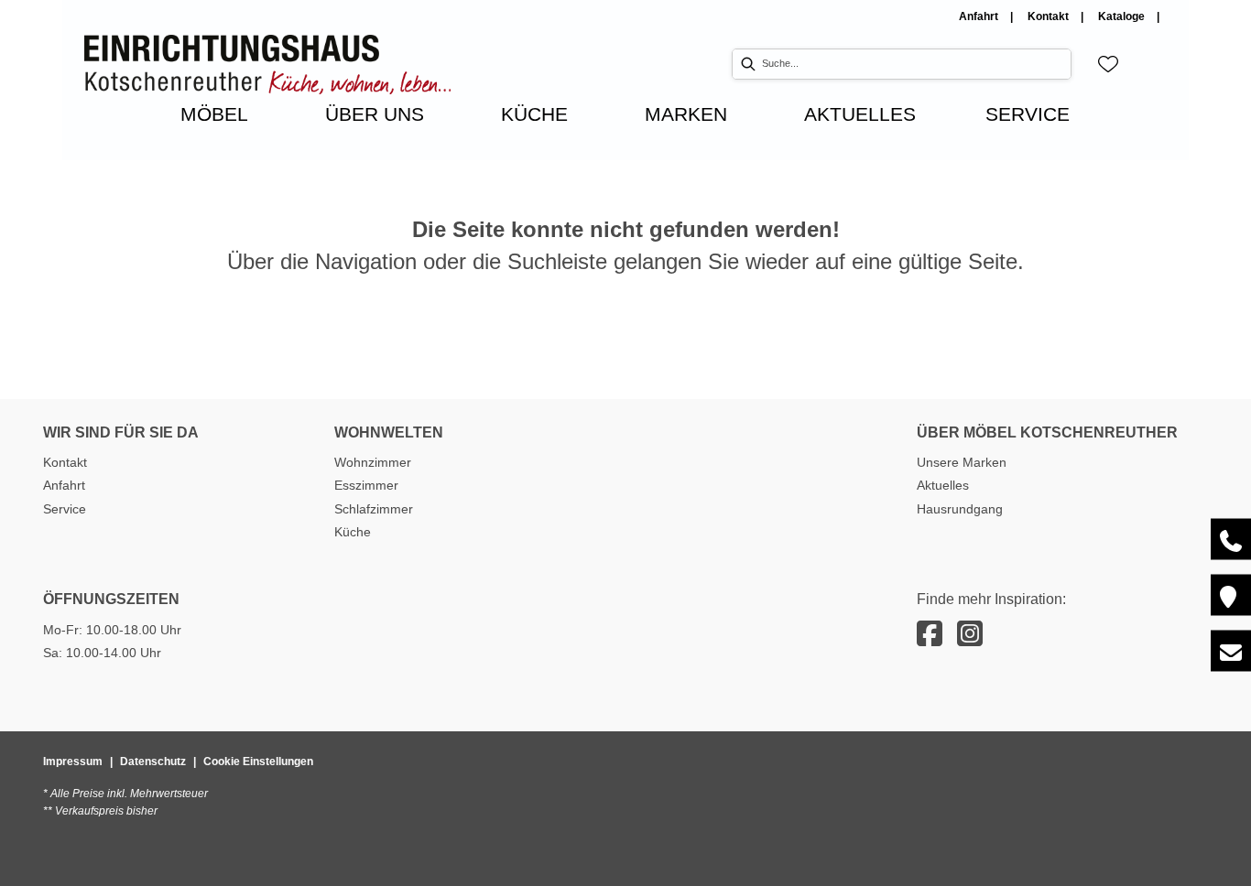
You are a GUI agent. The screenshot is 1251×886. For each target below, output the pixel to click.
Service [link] (64, 509)
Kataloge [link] (1123, 16)
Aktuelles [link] (943, 485)
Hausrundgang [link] (960, 509)
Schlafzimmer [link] (373, 509)
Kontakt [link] (1050, 16)
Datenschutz (153, 761)
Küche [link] (352, 531)
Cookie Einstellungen (258, 761)
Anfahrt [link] (980, 16)
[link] (214, 113)
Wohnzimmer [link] (372, 462)
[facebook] (929, 634)
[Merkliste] (1108, 64)
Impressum (73, 761)
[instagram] (970, 634)
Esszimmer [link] (366, 485)
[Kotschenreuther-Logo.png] (267, 64)
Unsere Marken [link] (961, 462)
